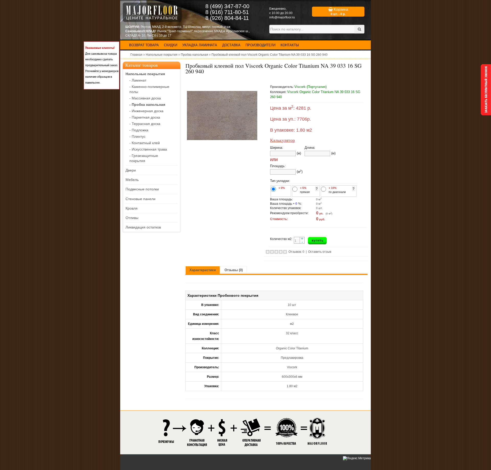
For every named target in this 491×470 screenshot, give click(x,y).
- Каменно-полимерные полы (149, 89)
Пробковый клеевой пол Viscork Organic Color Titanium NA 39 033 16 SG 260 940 (269, 54)
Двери (131, 170)
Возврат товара (144, 45)
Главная (136, 54)
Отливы (132, 218)
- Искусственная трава (148, 149)
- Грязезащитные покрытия (143, 158)
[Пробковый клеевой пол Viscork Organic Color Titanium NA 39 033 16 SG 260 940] (222, 116)
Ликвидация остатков (143, 227)
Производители (260, 45)
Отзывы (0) (234, 270)
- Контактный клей (144, 143)
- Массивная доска (145, 98)
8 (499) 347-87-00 (227, 6)
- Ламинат (137, 80)
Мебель (132, 180)
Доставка (231, 45)
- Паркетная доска (144, 117)
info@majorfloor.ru (282, 17)
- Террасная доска (144, 124)
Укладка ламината (199, 45)
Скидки (170, 45)
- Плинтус (137, 136)
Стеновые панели (140, 199)
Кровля (132, 208)
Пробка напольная (194, 54)
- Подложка (138, 130)
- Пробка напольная (147, 104)
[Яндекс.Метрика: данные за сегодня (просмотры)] (357, 458)
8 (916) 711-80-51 (227, 12)
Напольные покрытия (161, 54)
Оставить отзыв (319, 252)
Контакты (290, 45)
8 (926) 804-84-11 (227, 18)
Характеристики (202, 270)
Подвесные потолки (142, 189)
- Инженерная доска (146, 111)
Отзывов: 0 (296, 252)
